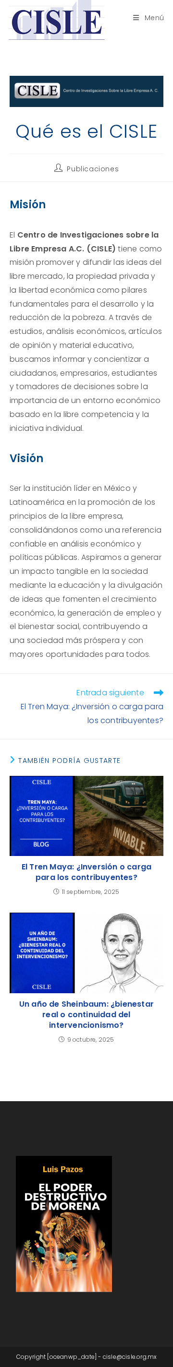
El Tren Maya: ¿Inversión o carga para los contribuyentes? (86, 872)
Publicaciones (93, 169)
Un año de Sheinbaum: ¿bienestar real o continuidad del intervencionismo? (86, 1015)
